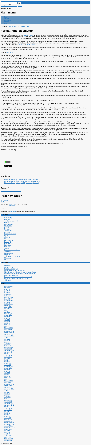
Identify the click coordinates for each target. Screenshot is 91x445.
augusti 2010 (8, 429)
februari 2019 (8, 286)
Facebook (4, 6)
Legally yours (31, 44)
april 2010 (7, 435)
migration (7, 237)
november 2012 (9, 386)
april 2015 (7, 344)
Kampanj (7, 232)
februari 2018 (8, 297)
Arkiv (5, 23)
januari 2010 (8, 440)
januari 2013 (8, 382)
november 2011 (9, 405)
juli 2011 (7, 411)
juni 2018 (7, 291)
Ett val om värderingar (11, 275)
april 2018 (7, 294)
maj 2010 (7, 434)
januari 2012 (8, 402)
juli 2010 (7, 431)
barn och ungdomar (14, 256)
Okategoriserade (9, 240)
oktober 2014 (8, 353)
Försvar (6, 227)
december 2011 (9, 403)
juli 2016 (7, 320)
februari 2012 (8, 400)
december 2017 (9, 300)
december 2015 (9, 331)
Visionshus (7, 280)
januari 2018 (8, 299)
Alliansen (7, 219)
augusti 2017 (8, 307)
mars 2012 (7, 398)
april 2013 (7, 377)
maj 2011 (7, 414)
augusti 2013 (8, 371)
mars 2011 (7, 418)
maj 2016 (7, 323)
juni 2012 (7, 394)
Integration (7, 229)
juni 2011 (7, 413)
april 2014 (7, 363)
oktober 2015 (8, 334)
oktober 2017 (8, 304)
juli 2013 (7, 373)
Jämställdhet (5, 191)
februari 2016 (8, 328)
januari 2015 (8, 349)
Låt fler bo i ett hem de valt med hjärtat (16, 278)
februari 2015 (8, 347)
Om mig (6, 18)
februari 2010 (8, 439)
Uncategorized (9, 253)
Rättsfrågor (7, 245)
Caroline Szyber (6, 8)
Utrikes (6, 259)
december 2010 (9, 422)
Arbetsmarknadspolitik (11, 221)
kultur (6, 235)
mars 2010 (7, 437)
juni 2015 (7, 341)
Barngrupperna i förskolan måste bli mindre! (18, 277)
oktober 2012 (8, 387)
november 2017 (9, 302)
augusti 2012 (8, 390)
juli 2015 (7, 339)
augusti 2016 (8, 318)
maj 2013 (7, 376)
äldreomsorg (8, 218)
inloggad (13, 211)
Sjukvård (7, 246)
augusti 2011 (8, 410)
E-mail (20, 6)
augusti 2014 (8, 357)
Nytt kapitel (7, 265)
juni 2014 (7, 360)
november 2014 (9, 352)
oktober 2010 (8, 426)
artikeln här (9, 52)
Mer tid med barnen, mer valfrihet (14, 270)
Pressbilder (7, 20)
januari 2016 (8, 329)
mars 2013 (7, 379)
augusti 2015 (8, 337)
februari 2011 (8, 419)
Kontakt (6, 21)
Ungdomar (7, 254)
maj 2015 (7, 342)
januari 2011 (8, 421)
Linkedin (14, 6)
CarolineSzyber (24, 26)
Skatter (6, 248)
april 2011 (7, 416)
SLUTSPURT (8, 267)
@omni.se (21, 44)
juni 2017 (7, 310)
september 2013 (9, 369)
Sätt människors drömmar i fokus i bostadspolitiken (20, 272)
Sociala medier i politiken (12, 250)
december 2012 (9, 384)
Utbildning (7, 258)
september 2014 (9, 355)
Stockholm (7, 251)
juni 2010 (7, 432)
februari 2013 (8, 381)
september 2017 (9, 305)
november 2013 (9, 366)
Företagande (8, 226)
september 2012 (9, 389)
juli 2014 (7, 358)
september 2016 (9, 316)
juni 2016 (7, 321)
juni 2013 (7, 374)
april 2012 (7, 397)
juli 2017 (7, 308)
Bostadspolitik (8, 224)
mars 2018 (7, 296)
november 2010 (9, 424)
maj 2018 (7, 292)
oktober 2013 (8, 368)
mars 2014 (7, 365)
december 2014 (9, 350)
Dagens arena (28, 35)
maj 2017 (7, 312)
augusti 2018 (8, 289)
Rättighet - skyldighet (11, 269)
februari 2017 (8, 313)
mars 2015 (7, 345)
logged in (12, 205)
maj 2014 (7, 361)
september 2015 (9, 336)
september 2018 (9, 288)
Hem (5, 17)
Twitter (9, 6)
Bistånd (6, 222)
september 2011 (9, 408)
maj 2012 (7, 395)
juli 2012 (7, 392)
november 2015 (9, 333)
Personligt (7, 242)
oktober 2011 (8, 406)
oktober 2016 (8, 315)
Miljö (5, 238)
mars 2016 (7, 326)
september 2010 (9, 427)
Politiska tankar (9, 243)
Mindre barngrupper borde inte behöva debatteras (19, 273)
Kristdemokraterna (15, 191)
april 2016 (7, 324)
